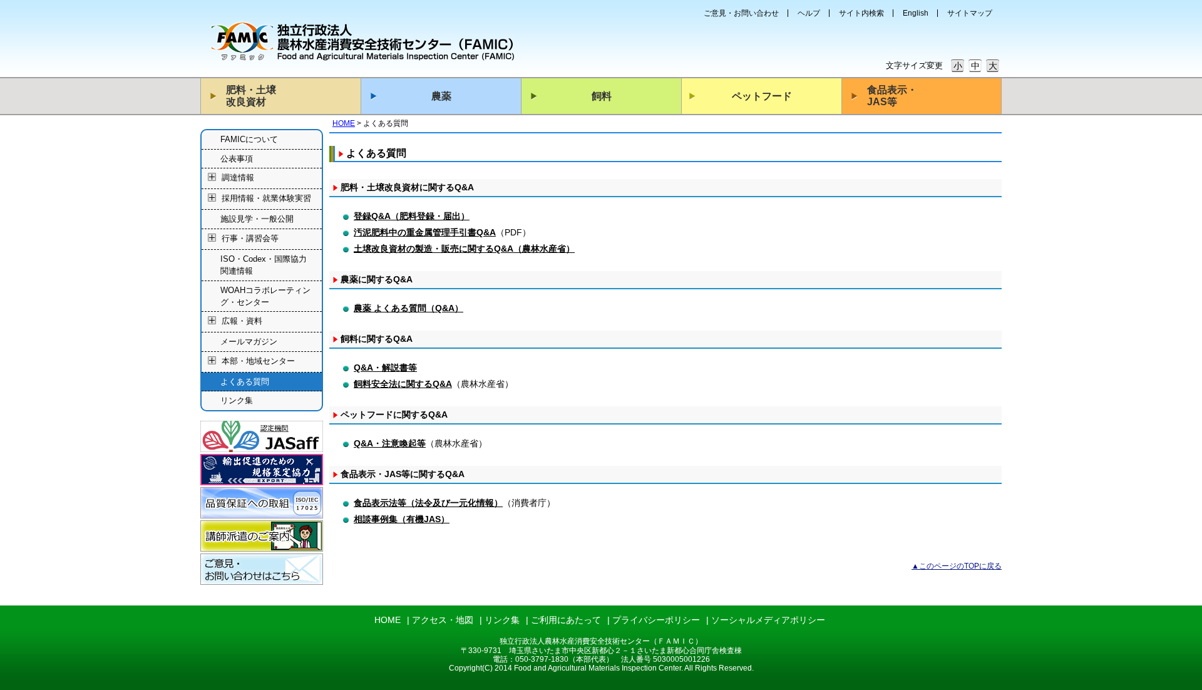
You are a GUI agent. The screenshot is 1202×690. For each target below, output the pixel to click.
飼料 (602, 96)
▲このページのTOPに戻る (957, 566)
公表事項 (236, 158)
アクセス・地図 (442, 620)
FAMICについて (249, 139)
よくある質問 (244, 381)
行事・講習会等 (250, 238)
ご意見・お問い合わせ (741, 13)
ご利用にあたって (566, 620)
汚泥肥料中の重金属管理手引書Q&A (425, 232)
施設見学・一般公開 (257, 219)
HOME (343, 123)
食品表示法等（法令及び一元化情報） (428, 503)
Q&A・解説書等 (385, 368)
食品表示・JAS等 (892, 96)
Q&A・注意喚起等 (390, 443)
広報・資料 (242, 321)
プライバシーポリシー (656, 620)
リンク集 (236, 400)
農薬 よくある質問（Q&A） (408, 308)
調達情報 (238, 178)
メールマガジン (248, 341)
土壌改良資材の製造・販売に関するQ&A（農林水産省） (464, 249)
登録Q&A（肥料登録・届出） (412, 216)
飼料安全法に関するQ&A (403, 384)
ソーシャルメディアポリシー (768, 620)
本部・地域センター (258, 361)
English (915, 13)
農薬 (441, 96)
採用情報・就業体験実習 (266, 198)
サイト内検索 (861, 13)
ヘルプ (809, 13)
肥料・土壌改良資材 (251, 96)
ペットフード (762, 96)
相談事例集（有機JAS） (401, 519)
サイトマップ (969, 13)
